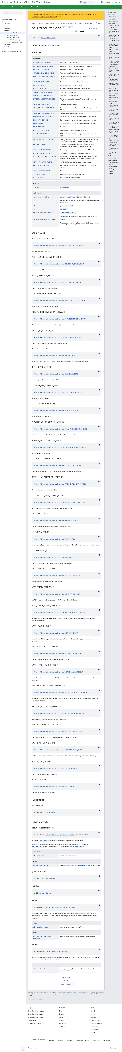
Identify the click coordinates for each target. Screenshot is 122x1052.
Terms (30, 1048)
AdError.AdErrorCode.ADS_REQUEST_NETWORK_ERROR (66, 264)
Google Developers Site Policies (69, 994)
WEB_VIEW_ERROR (38, 178)
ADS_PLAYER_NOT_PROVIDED (42, 63)
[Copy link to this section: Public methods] (50, 822)
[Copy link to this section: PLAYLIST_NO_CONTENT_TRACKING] (66, 422)
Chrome (93, 1014)
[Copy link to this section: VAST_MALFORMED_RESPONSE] (61, 647)
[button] (12, 19)
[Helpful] (96, 23)
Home (33, 23)
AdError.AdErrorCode (48, 38)
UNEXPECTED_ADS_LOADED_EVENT (43, 116)
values (62, 219)
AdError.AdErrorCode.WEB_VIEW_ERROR (62, 787)
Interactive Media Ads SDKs (15, 2)
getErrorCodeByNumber (68, 197)
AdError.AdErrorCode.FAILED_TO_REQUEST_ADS (65, 337)
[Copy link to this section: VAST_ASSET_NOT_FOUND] (57, 569)
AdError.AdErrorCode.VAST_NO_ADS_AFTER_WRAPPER (66, 713)
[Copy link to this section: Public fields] (46, 800)
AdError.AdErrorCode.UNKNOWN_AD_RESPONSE (64, 521)
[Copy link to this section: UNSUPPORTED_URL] (51, 550)
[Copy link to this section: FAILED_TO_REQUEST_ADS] (57, 330)
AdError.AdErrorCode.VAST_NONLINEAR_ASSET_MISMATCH (68, 693)
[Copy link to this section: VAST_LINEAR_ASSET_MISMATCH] (62, 606)
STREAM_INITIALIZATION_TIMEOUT (44, 113)
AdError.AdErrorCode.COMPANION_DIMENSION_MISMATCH (67, 319)
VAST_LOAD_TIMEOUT (40, 144)
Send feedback (93, 28)
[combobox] (88, 2)
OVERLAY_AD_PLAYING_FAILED (42, 95)
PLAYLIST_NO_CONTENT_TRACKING (44, 99)
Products (40, 23)
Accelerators (32, 1020)
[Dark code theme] (99, 35)
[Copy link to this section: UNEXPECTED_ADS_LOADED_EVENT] (66, 495)
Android (93, 1011)
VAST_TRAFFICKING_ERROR (41, 171)
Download (34, 7)
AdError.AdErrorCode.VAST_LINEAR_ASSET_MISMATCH (67, 612)
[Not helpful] (99, 23)
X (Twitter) (62, 1023)
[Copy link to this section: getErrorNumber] (48, 872)
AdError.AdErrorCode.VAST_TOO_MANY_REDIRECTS (66, 732)
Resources (24, 7)
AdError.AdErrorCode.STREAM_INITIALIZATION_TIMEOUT (68, 484)
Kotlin (76, 31)
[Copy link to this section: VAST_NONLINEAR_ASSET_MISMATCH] (67, 686)
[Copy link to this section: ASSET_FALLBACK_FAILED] (56, 275)
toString (63, 209)
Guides (4, 7)
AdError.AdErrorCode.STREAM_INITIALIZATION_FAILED (68, 466)
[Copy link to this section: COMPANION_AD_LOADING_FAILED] (66, 294)
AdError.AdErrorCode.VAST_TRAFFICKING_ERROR (65, 750)
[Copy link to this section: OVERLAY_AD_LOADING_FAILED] (62, 385)
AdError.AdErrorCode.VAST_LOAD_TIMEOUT (63, 633)
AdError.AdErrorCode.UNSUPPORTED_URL (62, 557)
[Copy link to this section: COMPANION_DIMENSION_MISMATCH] (68, 312)
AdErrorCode (71, 200)
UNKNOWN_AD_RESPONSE (40, 120)
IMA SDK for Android (41, 2)
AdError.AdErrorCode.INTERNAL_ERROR (62, 356)
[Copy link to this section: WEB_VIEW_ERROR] (50, 780)
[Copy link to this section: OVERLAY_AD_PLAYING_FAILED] (61, 404)
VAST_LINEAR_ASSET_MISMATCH (43, 139)
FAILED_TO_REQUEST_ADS (41, 82)
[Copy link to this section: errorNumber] (45, 806)
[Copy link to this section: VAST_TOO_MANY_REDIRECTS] (60, 725)
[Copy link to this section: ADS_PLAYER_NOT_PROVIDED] (60, 239)
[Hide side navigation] (23, 1048)
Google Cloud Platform (82, 1040)
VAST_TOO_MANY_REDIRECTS (42, 165)
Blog (60, 1011)
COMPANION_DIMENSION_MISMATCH (44, 76)
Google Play (94, 1029)
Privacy (36, 1048)
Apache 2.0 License (43, 994)
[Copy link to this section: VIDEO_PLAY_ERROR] (52, 761)
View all (93, 1032)
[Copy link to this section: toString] (41, 886)
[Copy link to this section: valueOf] (41, 901)
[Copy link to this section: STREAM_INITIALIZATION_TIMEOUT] (65, 477)
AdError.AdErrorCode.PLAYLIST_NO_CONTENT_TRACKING (68, 429)
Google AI (96, 1040)
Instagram (62, 1017)
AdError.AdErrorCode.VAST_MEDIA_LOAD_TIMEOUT (66, 672)
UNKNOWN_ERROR (38, 123)
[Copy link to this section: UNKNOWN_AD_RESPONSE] (58, 514)
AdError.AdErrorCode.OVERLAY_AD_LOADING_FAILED (66, 392)
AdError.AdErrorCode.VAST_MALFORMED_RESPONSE (66, 654)
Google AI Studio (96, 1020)
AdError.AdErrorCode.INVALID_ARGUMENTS (63, 374)
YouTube (62, 1026)
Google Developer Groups (35, 1014)
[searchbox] (12, 13)
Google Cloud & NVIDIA (34, 1023)
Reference (13, 7)
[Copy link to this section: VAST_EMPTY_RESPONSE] (55, 587)
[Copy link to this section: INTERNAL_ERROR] (50, 349)
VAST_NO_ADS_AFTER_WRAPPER (42, 162)
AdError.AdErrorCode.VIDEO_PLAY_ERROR (63, 768)
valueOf (63, 213)
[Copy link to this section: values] (39, 945)
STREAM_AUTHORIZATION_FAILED (43, 104)
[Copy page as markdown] (69, 28)
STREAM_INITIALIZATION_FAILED (44, 108)
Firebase (93, 1017)
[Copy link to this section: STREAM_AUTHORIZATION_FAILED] (64, 440)
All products (106, 1040)
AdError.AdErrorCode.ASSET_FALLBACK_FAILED (65, 282)
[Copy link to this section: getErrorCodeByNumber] (55, 828)
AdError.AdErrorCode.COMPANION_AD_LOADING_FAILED (67, 301)
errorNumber (64, 187)
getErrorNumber (65, 206)
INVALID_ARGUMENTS (39, 89)
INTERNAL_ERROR (38, 85)
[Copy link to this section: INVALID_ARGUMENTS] (53, 367)
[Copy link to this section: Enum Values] (47, 233)
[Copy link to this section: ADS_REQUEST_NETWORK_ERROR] (64, 257)
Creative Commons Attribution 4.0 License (79, 992)
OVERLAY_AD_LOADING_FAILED (42, 92)
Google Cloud (95, 1026)
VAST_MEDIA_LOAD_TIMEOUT (42, 153)
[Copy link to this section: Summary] (43, 53)
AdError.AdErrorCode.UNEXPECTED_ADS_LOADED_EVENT (67, 502)
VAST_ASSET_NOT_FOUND (41, 130)
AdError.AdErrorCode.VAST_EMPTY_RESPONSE (64, 594)
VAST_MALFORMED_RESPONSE (42, 150)
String (35, 209)
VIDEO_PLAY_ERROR (39, 174)
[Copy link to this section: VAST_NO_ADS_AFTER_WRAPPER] (63, 706)
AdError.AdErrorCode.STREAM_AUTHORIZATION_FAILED (67, 447)
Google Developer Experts (35, 1017)
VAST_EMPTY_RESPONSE (40, 134)
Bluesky (61, 1014)
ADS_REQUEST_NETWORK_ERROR (43, 66)
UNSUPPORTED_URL (39, 127)
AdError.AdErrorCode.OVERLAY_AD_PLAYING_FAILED (66, 411)
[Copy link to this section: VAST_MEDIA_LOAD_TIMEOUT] (60, 665)
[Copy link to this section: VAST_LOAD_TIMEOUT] (53, 626)
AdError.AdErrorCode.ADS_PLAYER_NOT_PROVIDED (66, 246)
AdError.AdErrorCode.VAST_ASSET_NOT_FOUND (64, 576)
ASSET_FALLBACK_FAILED (41, 69)
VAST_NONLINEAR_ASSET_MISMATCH (44, 157)
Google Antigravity (96, 1023)
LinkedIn (61, 1020)
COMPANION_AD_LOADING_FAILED (43, 73)
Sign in (117, 2)
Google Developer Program (36, 1011)
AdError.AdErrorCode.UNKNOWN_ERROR (62, 539)
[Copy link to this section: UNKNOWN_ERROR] (51, 532)
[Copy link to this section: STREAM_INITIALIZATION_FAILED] (63, 459)
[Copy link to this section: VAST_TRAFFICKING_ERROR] (58, 743)
